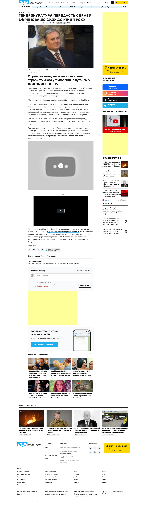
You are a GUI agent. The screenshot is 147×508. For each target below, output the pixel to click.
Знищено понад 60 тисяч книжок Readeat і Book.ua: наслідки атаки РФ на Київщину (112, 193)
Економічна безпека (51, 479)
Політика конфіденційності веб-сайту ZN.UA (117, 502)
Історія (103, 474)
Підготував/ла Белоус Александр (42, 256)
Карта (46, 458)
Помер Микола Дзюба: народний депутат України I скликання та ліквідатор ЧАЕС (111, 184)
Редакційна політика (51, 455)
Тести (89, 3)
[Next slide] (127, 6)
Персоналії (48, 482)
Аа (112, 2)
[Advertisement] (52, 308)
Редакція (47, 450)
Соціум (104, 471)
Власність (104, 482)
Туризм (104, 479)
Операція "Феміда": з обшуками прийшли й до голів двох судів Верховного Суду (113, 211)
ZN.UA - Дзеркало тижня (115, 129)
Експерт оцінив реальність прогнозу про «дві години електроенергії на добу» (112, 231)
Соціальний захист (50, 471)
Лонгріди (82, 3)
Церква (76, 479)
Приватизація (21, 482)
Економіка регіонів (22, 485)
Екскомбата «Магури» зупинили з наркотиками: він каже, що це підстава (111, 174)
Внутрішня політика (23, 471)
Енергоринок (21, 479)
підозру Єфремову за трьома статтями (63, 232)
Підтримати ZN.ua (121, 2)
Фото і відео (65, 3)
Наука (75, 471)
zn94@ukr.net (64, 458)
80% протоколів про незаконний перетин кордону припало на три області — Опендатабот (115, 430)
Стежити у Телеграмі (45, 345)
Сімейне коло (105, 477)
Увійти (107, 3)
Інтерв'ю (74, 3)
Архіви (46, 447)
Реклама (47, 452)
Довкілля (76, 477)
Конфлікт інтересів (50, 477)
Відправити (84, 286)
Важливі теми (24, 7)
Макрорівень (21, 477)
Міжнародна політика (23, 474)
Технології (76, 474)
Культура (76, 482)
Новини (50, 3)
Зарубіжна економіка (51, 474)
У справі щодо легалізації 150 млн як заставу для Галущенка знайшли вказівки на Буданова (112, 222)
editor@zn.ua (63, 462)
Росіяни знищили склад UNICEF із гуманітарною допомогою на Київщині (112, 164)
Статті (57, 3)
